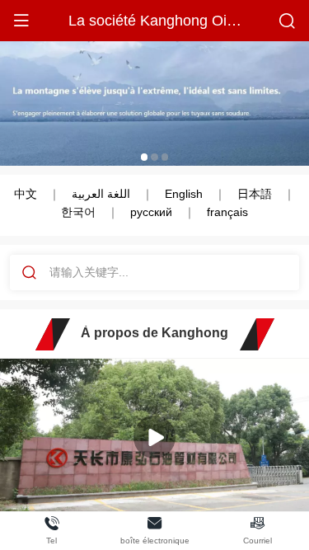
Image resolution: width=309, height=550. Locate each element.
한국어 (78, 212)
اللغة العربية (101, 193)
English (184, 193)
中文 (25, 193)
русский (151, 212)
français (227, 212)
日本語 (254, 193)
